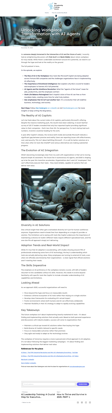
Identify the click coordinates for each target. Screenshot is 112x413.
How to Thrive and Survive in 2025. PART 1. (72, 395)
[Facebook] (78, 402)
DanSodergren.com (70, 108)
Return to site (26, 402)
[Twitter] (82, 402)
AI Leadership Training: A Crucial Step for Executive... (38, 395)
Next (58, 392)
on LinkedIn (52, 108)
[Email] (90, 402)
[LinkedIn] (86, 402)
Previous (25, 392)
